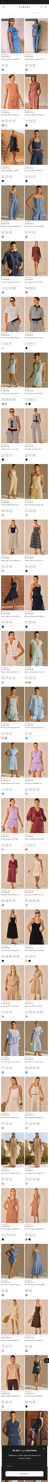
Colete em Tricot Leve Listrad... (10, 449)
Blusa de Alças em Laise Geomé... (35, 616)
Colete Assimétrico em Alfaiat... (10, 839)
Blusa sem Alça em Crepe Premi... (11, 728)
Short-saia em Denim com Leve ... (11, 1285)
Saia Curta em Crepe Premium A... (11, 393)
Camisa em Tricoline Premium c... (11, 1006)
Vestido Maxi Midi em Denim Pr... (35, 1340)
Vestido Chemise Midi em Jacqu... (11, 783)
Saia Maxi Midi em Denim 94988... (35, 1285)
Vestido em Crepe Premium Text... (11, 1340)
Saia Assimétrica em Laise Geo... (10, 616)
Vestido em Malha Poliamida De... (35, 115)
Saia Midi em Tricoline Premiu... (34, 1062)
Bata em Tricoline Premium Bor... (10, 1062)
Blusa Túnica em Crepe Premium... (11, 1173)
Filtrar (12, 13)
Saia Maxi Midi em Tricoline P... (34, 1006)
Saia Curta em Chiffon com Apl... (34, 895)
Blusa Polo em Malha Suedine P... (11, 338)
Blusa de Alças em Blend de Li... (10, 1117)
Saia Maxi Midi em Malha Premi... (35, 1229)
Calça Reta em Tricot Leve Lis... (34, 449)
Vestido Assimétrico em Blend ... (10, 171)
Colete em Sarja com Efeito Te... (10, 672)
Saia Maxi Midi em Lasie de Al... (10, 950)
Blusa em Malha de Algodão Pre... (11, 1396)
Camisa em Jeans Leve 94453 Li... (11, 282)
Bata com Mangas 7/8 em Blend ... (35, 839)
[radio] (2, 65)
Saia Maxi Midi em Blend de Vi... (11, 895)
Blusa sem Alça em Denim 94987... (35, 226)
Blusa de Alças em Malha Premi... (35, 950)
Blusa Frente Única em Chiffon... (34, 393)
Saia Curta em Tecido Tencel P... (34, 282)
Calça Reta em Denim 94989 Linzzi (11, 226)
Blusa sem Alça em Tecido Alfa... (34, 505)
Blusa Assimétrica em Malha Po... (11, 115)
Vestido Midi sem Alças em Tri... (34, 560)
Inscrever (24, 1474)
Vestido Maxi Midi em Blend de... (11, 560)
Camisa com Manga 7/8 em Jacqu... (35, 728)
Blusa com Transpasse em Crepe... (35, 672)
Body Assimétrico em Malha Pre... (11, 1229)
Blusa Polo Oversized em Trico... (34, 338)
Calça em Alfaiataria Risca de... (10, 505)
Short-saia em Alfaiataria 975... (34, 783)
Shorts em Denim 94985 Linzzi (34, 1396)
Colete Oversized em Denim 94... (11, 59)
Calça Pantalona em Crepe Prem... (35, 1173)
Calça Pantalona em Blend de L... (35, 1117)
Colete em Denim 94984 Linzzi (34, 171)
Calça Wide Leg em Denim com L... (35, 59)
